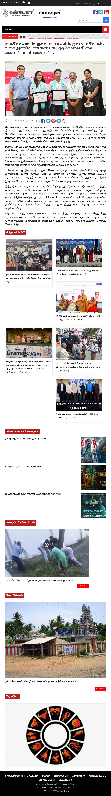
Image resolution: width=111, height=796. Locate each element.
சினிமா (46, 776)
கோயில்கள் (78, 776)
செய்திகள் (32, 776)
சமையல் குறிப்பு (97, 776)
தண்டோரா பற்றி (14, 776)
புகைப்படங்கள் (47, 780)
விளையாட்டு (61, 776)
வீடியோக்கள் (66, 780)
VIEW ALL (83, 586)
